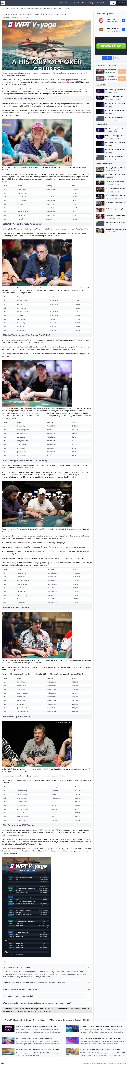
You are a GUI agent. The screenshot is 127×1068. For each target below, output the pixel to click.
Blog (91, 3)
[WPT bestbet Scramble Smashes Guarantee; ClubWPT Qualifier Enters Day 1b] (100, 189)
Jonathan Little (123, 232)
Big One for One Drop (112, 218)
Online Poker (110, 177)
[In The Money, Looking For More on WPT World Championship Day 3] (100, 210)
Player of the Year (120, 177)
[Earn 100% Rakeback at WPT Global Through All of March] (100, 176)
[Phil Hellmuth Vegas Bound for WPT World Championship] (100, 203)
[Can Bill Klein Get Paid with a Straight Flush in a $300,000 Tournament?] (100, 230)
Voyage (22, 75)
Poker (115, 92)
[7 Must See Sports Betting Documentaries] (100, 223)
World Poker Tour (111, 171)
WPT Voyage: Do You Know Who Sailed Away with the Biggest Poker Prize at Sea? (43, 8)
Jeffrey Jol (118, 198)
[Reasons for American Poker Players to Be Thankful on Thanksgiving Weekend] (100, 216)
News (84, 3)
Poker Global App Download (103, 1063)
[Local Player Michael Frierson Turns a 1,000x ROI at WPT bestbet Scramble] (100, 183)
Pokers (76, 3)
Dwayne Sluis (110, 198)
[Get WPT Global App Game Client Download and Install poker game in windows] (100, 97)
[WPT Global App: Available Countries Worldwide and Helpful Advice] (100, 118)
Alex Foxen (109, 232)
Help (107, 120)
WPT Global (109, 92)
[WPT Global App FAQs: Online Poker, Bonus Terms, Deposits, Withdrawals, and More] (100, 104)
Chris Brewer (122, 218)
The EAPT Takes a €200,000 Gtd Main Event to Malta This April (24, 1020)
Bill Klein (115, 232)
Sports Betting (110, 225)
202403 (12, 8)
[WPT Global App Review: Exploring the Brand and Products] (100, 91)
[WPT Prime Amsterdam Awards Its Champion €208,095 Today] (100, 196)
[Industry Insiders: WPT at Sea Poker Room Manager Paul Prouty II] (100, 169)
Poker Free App (64, 3)
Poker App (117, 99)
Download (100, 3)
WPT (17, 75)
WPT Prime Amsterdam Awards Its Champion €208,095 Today (69, 1020)
